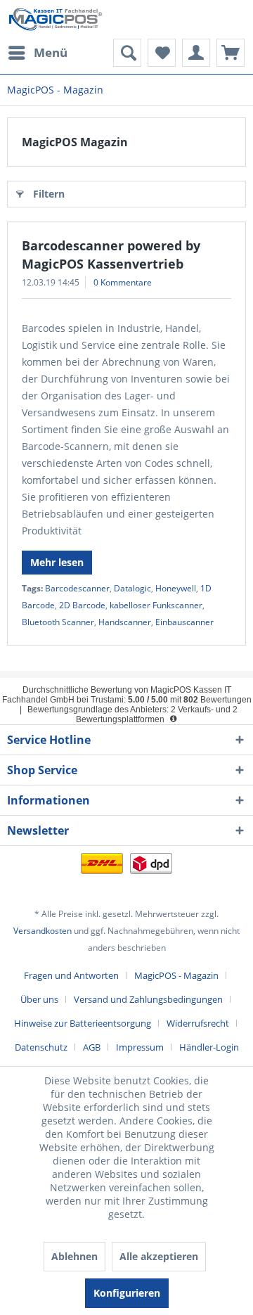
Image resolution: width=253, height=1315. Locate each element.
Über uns (39, 999)
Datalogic (132, 588)
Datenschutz (41, 1047)
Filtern (49, 193)
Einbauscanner (184, 622)
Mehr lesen (57, 562)
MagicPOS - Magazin (176, 975)
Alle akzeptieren (158, 1256)
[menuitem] (37, 53)
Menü (50, 52)
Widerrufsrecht (198, 1023)
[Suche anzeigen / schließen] (127, 53)
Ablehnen (74, 1256)
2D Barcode (82, 605)
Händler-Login (209, 1047)
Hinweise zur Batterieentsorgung (82, 1023)
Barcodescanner (77, 588)
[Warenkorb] (230, 53)
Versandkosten (42, 931)
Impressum (140, 1047)
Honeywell (175, 588)
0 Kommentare (122, 282)
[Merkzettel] (162, 53)
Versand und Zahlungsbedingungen (148, 999)
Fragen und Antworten (71, 975)
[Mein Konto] (196, 53)
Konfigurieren (126, 1293)
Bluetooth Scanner (58, 622)
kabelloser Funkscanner (156, 605)
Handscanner (124, 622)
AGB (91, 1047)
